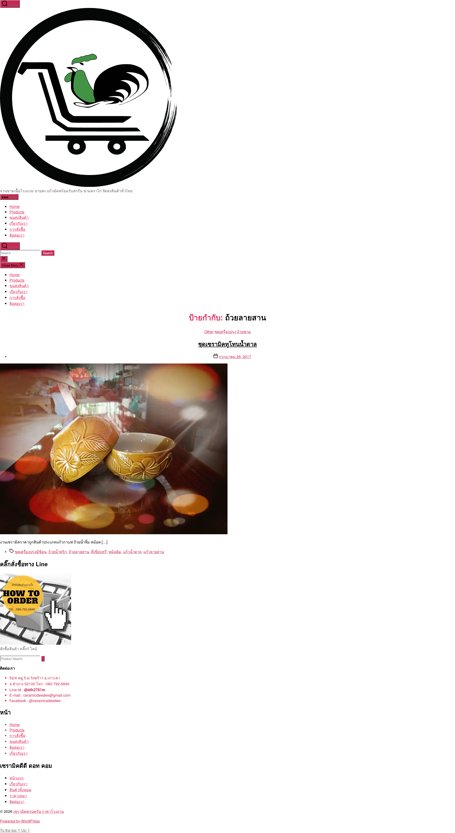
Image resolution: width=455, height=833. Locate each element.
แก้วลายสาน (153, 551)
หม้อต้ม (115, 551)
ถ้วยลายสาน (79, 551)
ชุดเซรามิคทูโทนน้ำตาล (227, 344)
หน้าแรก (16, 778)
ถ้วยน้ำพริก (57, 551)
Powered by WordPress (20, 821)
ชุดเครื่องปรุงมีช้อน (30, 551)
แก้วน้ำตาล (132, 551)
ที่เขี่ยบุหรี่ (99, 551)
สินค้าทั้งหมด (20, 789)
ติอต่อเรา (16, 235)
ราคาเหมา (18, 795)
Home (14, 206)
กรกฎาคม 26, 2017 (235, 356)
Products (16, 212)
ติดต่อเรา (16, 801)
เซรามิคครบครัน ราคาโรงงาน (38, 811)
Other (209, 331)
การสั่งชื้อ (17, 229)
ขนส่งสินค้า (19, 217)
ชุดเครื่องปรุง (225, 331)
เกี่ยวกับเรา (18, 223)
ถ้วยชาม (244, 331)
